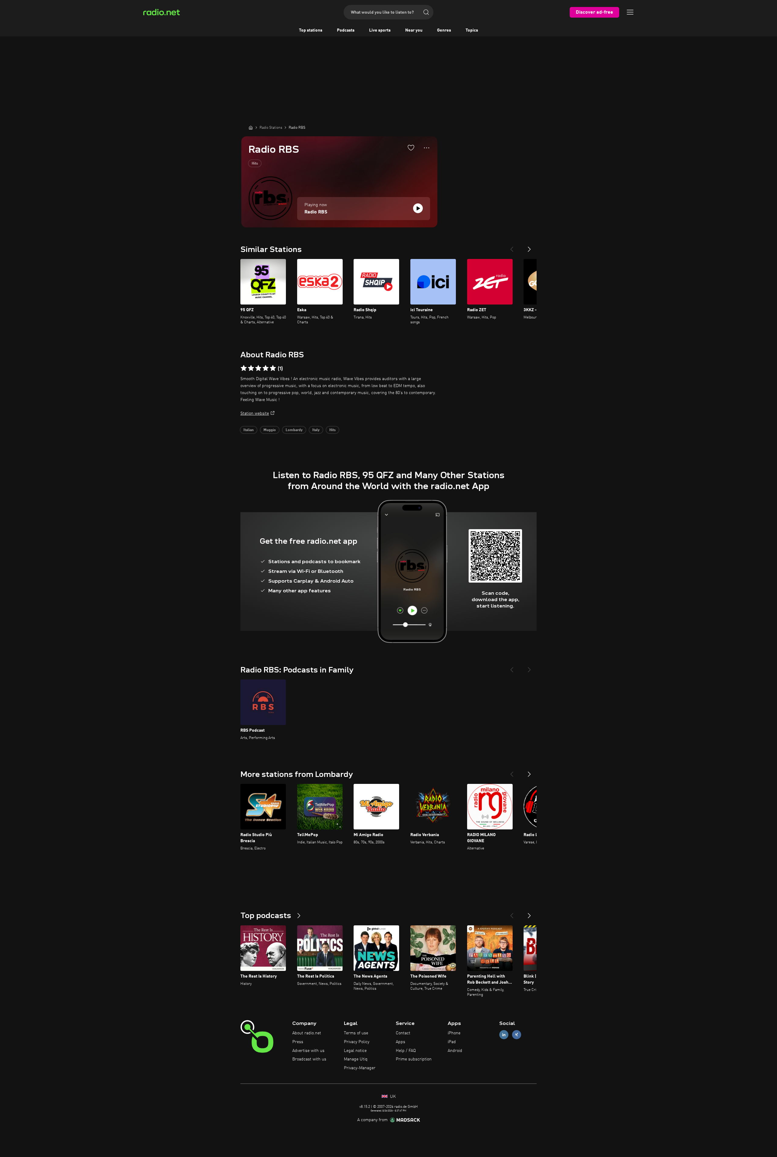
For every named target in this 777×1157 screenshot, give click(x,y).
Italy (316, 430)
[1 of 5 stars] (243, 368)
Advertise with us (308, 1051)
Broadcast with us (309, 1059)
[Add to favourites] (411, 147)
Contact (403, 1033)
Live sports (380, 30)
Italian (248, 430)
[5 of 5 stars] (273, 368)
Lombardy (294, 430)
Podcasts (346, 30)
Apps (400, 1042)
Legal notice (355, 1051)
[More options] (426, 147)
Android (455, 1051)
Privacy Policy (356, 1042)
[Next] (529, 247)
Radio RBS (315, 212)
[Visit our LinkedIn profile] (503, 1035)
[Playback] (418, 208)
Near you (413, 30)
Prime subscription (414, 1059)
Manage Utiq (356, 1059)
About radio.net (306, 1033)
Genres (444, 30)
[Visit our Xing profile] (516, 1035)
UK (392, 1096)
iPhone (454, 1033)
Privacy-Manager (359, 1068)
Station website (254, 413)
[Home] (250, 127)
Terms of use (356, 1033)
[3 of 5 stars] (258, 368)
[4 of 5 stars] (265, 368)
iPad (452, 1042)
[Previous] (511, 247)
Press (297, 1042)
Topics (472, 30)
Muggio (269, 430)
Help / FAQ (406, 1051)
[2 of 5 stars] (251, 368)
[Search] (426, 12)
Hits (255, 163)
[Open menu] (630, 12)
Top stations (310, 30)
